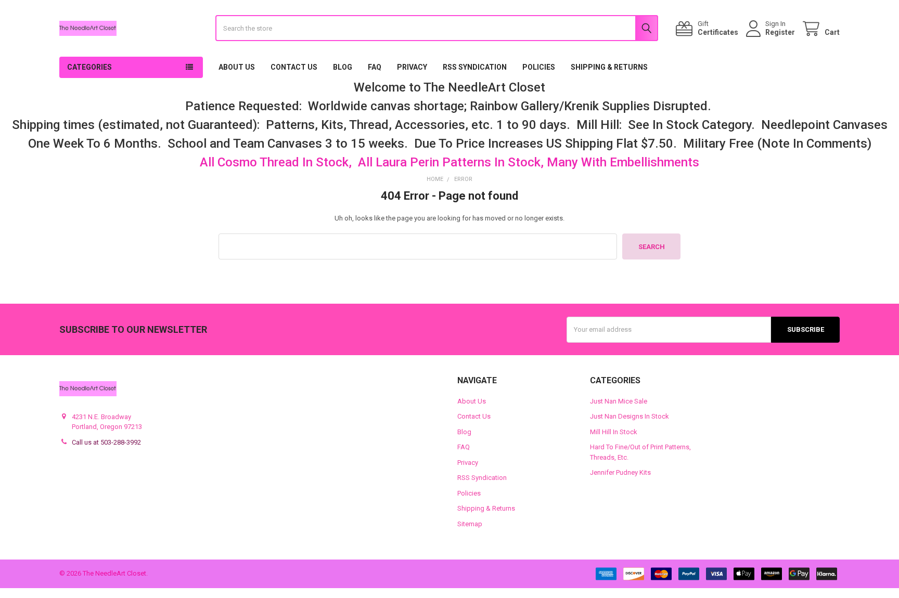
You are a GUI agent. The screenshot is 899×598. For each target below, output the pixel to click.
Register (780, 32)
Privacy (412, 67)
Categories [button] (89, 67)
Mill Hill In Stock (613, 432)
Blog (342, 67)
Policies (538, 67)
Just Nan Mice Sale (618, 401)
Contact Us (294, 67)
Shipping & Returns (609, 67)
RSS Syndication (475, 67)
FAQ (374, 67)
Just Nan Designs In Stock (629, 416)
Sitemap (469, 524)
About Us (237, 67)
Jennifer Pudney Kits (620, 472)
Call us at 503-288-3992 (106, 442)
